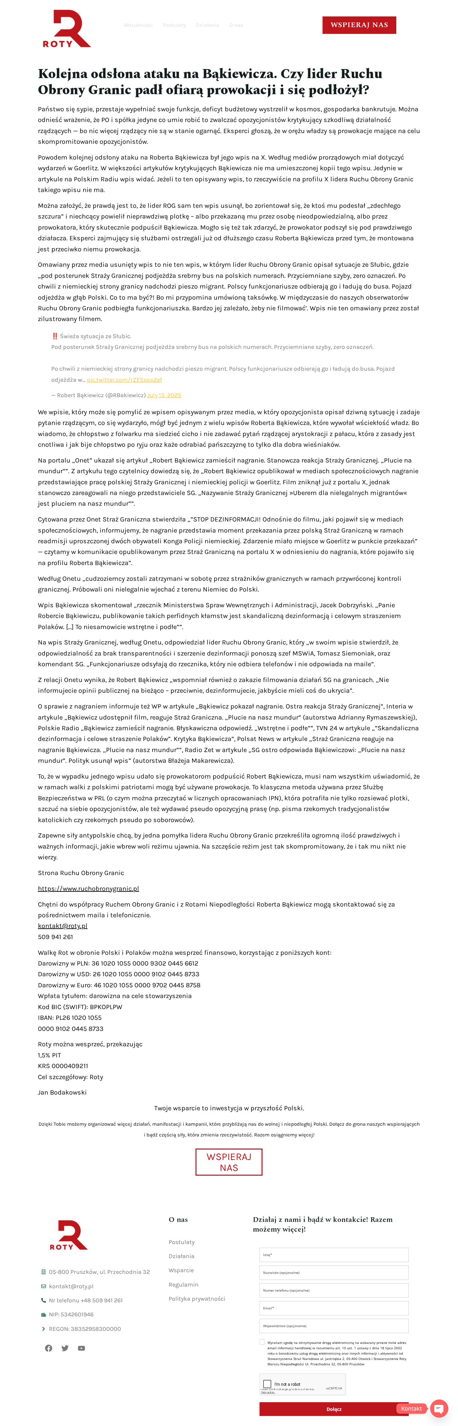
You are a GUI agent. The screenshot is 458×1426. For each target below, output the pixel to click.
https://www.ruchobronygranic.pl (88, 888)
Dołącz (334, 1409)
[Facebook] (48, 1348)
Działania (207, 25)
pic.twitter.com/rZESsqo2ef (124, 379)
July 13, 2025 (164, 395)
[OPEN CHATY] (439, 1409)
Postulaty (174, 25)
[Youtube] (81, 1348)
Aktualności (138, 25)
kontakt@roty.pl (63, 926)
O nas (236, 25)
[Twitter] (65, 1348)
